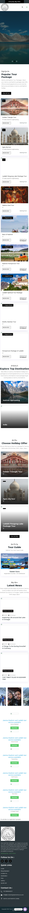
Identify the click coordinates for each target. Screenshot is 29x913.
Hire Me (5, 566)
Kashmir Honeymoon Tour (10, 263)
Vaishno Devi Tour (8, 205)
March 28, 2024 (9, 611)
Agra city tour (6, 147)
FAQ (2, 878)
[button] (12, 61)
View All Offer (14, 536)
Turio (10, 909)
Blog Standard (5, 871)
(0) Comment (12, 615)
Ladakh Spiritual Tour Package (12, 292)
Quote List (4, 883)
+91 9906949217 (7, 891)
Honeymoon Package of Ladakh (13, 351)
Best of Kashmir (7, 234)
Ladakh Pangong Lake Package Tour (14, 176)
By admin (5, 615)
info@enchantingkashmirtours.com (13, 894)
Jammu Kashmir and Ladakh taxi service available (14, 721)
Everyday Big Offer (14, 1)
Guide (2, 868)
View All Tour (6, 93)
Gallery (3, 880)
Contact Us (4, 873)
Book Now (6, 123)
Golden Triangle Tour (9, 117)
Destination (4, 875)
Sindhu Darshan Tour (9, 322)
